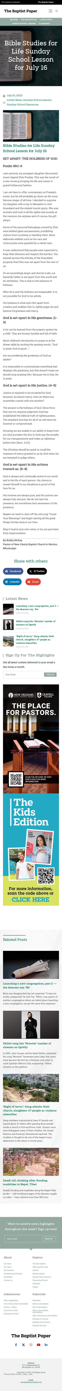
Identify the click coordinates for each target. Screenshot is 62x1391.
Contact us (8, 1280)
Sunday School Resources (23, 105)
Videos (35, 1287)
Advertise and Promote (13, 1274)
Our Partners (9, 1270)
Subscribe (36, 1300)
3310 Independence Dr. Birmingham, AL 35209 (31, 1366)
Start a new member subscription (40, 1311)
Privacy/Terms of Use (12, 1374)
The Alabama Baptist (11, 2)
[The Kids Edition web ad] (31, 849)
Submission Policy (11, 1314)
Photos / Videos (10, 1307)
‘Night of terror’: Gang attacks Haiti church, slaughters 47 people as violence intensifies (35, 639)
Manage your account (41, 1322)
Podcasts (36, 1284)
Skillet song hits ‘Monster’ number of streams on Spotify (35, 623)
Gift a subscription (40, 1307)
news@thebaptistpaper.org (31, 1382)
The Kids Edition (29, 20)
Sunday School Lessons (24, 24)
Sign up (50, 675)
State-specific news (40, 1267)
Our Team (7, 1267)
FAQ (30, 1374)
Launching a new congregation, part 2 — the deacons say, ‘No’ (37, 608)
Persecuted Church (40, 1280)
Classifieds (44, 24)
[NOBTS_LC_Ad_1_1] (31, 738)
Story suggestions (11, 1300)
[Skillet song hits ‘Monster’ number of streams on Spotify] (8, 624)
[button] (56, 11)
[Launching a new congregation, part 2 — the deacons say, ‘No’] (8, 609)
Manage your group (40, 1319)
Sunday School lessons (37, 100)
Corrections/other (11, 1310)
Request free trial (39, 1326)
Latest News (46, 20)
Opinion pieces (38, 1274)
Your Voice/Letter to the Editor (16, 1304)
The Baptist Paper (46, 2)
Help (25, 1374)
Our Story (7, 1264)
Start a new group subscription (45, 1316)
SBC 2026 (14, 20)
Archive (36, 1270)
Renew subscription (40, 1304)
